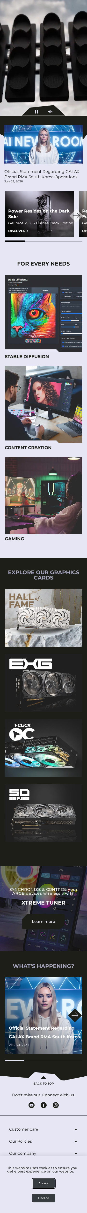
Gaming (14, 538)
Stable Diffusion (27, 356)
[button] (15, 241)
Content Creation (28, 447)
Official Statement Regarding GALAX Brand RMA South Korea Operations (41, 174)
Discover (18, 231)
